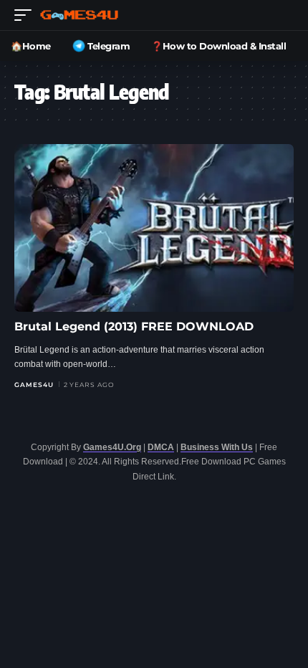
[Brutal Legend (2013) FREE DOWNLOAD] (154, 228)
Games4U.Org (112, 447)
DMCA (161, 447)
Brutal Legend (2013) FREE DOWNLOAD (134, 326)
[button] (26, 15)
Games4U (34, 384)
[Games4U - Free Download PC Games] (79, 15)
